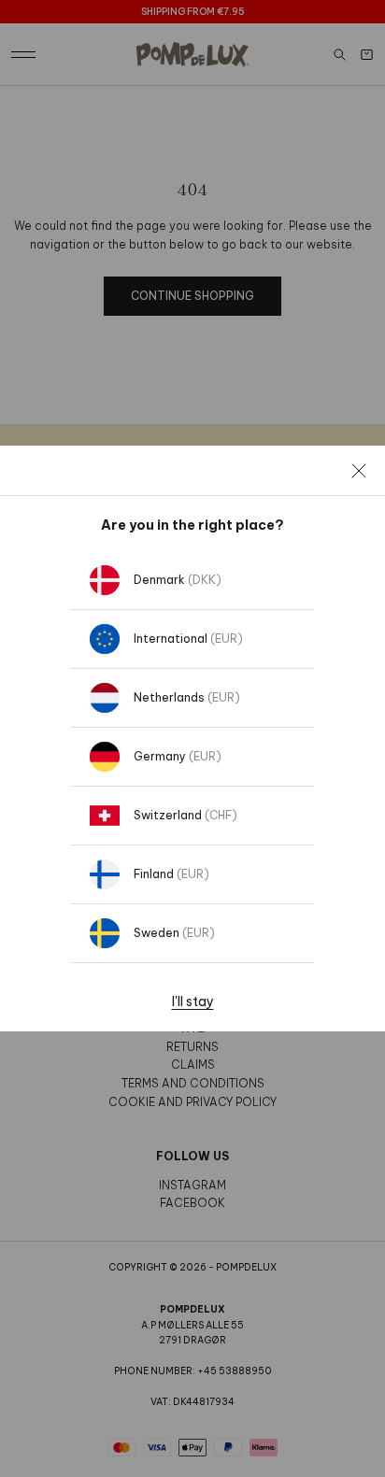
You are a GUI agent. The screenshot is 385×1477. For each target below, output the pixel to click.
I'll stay (193, 1001)
